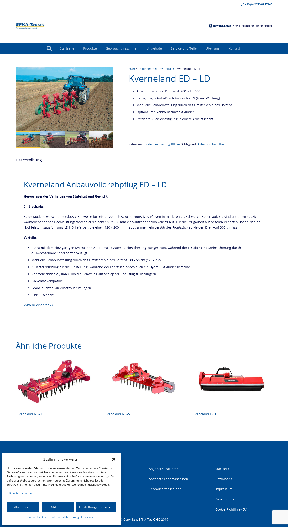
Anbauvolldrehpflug (211, 144)
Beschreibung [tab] (29, 160)
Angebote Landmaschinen (168, 479)
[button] (114, 459)
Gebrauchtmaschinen (165, 489)
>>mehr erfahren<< (38, 305)
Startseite (222, 469)
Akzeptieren (23, 507)
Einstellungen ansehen (96, 507)
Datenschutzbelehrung (64, 517)
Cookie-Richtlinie (37, 517)
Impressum (88, 517)
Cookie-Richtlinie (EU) (231, 509)
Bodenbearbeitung (150, 69)
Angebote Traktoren (164, 469)
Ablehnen (58, 507)
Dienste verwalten (20, 493)
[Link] (30, 26)
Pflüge (169, 69)
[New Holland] (220, 26)
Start (132, 69)
